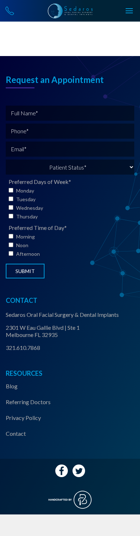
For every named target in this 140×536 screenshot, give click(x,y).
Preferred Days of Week (40, 181)
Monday (25, 191)
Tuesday (26, 199)
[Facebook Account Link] (61, 471)
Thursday (27, 216)
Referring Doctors (28, 401)
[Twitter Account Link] (79, 471)
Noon (22, 245)
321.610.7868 (23, 347)
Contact (16, 433)
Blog (12, 386)
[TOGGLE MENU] (129, 11)
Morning (25, 237)
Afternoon (28, 254)
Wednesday (29, 208)
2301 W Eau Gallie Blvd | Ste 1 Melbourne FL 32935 (43, 331)
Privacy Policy (23, 417)
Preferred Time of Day (38, 227)
